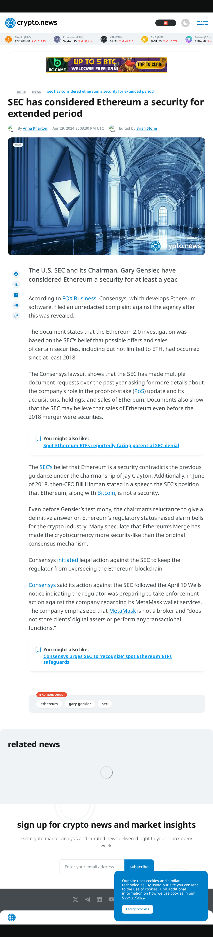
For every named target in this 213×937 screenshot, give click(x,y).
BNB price (159, 39)
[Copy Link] (16, 316)
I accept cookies (137, 909)
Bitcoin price (25, 39)
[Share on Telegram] (16, 305)
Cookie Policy (133, 897)
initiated (67, 560)
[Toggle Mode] (185, 23)
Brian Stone (146, 128)
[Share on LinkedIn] (16, 295)
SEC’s (45, 467)
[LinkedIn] (100, 899)
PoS (139, 391)
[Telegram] (88, 899)
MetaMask (122, 610)
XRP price (117, 39)
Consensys (42, 584)
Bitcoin (106, 492)
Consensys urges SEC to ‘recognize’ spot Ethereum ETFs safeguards (107, 659)
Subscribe (139, 867)
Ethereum (49, 703)
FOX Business (79, 298)
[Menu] (202, 22)
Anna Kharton (35, 128)
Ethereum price (73, 39)
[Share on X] (16, 284)
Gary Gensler (80, 703)
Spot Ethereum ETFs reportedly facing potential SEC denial (111, 445)
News (36, 91)
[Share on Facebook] (16, 274)
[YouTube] (112, 899)
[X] (76, 899)
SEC (105, 703)
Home (21, 91)
